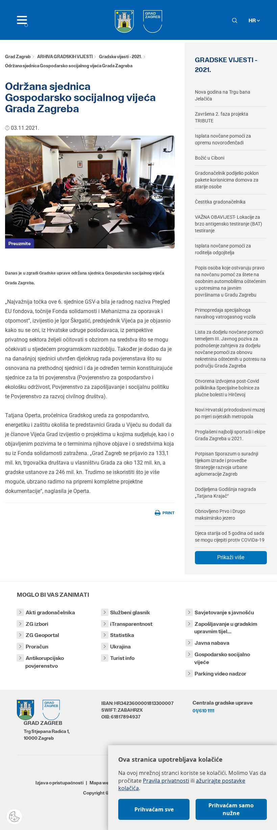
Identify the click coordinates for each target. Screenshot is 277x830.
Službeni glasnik (130, 612)
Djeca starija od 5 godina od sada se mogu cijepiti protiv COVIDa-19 (230, 536)
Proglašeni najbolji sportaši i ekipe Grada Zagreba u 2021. (230, 435)
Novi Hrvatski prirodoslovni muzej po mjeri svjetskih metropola (230, 413)
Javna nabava (212, 643)
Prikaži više (230, 557)
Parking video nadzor (220, 674)
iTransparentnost (131, 624)
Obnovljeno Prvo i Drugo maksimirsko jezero (220, 514)
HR (253, 20)
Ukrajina (120, 646)
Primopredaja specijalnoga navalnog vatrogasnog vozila (225, 313)
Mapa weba (102, 782)
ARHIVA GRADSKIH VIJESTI (65, 56)
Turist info (122, 658)
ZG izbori (37, 624)
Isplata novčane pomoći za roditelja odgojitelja (223, 249)
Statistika (122, 635)
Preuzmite (19, 243)
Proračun (37, 646)
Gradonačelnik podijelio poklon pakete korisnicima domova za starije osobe (227, 179)
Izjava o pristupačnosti (59, 782)
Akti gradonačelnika (50, 612)
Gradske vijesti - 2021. (120, 56)
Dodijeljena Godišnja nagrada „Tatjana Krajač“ (225, 493)
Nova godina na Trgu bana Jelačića (222, 95)
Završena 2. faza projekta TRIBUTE (221, 117)
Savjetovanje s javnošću (224, 612)
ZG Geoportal (42, 635)
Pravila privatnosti (166, 780)
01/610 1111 (203, 710)
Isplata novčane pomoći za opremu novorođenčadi (223, 139)
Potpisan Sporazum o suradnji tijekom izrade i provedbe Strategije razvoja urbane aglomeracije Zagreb (226, 464)
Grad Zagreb (18, 56)
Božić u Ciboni (209, 158)
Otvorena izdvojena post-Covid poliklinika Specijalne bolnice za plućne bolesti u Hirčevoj (227, 387)
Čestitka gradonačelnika (220, 202)
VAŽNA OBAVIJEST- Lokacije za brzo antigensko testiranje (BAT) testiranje (228, 223)
